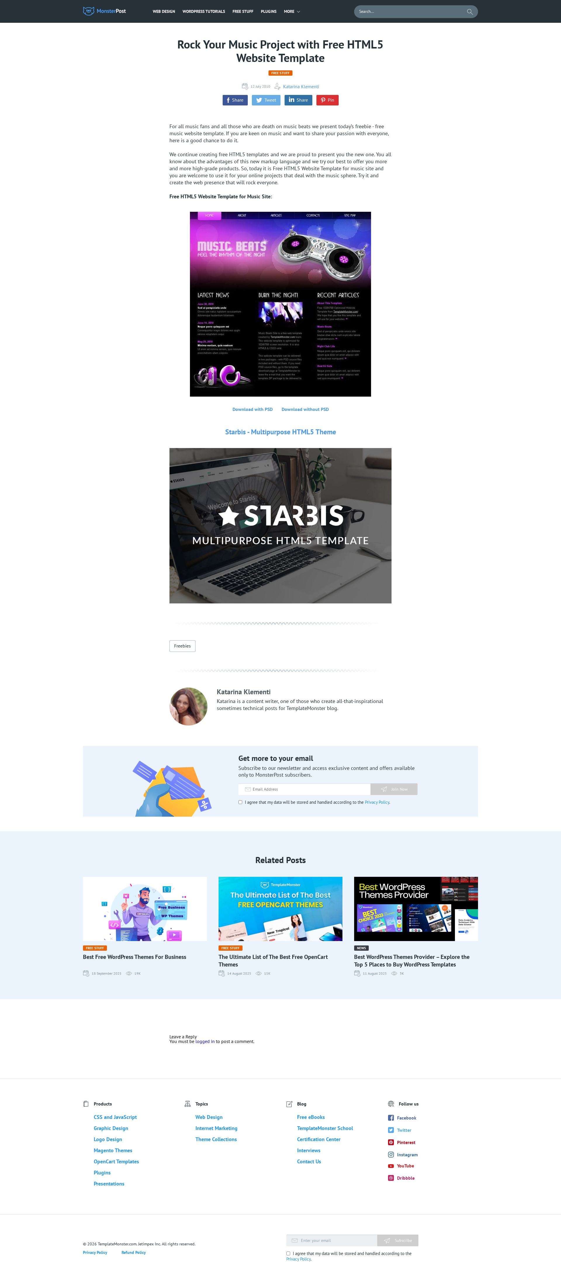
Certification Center (318, 1139)
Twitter (404, 1130)
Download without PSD (305, 409)
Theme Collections (216, 1139)
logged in (205, 1041)
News (361, 948)
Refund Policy (134, 1252)
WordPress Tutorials (204, 11)
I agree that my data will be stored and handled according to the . (317, 802)
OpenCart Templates (116, 1161)
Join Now (400, 789)
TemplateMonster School (325, 1128)
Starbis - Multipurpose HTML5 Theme (280, 431)
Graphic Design (111, 1128)
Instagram (407, 1154)
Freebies (182, 646)
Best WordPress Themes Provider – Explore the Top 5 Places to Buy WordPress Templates (412, 960)
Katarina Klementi (301, 86)
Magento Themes (113, 1150)
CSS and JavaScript (115, 1117)
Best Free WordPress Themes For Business (134, 957)
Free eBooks (311, 1117)
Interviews (309, 1150)
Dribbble (406, 1178)
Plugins (268, 11)
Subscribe (403, 1240)
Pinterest (406, 1142)
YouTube (405, 1166)
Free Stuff (243, 11)
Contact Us (309, 1161)
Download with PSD (253, 409)
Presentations (109, 1183)
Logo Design (108, 1139)
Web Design (164, 11)
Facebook (406, 1118)
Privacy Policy (377, 802)
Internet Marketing (216, 1128)
